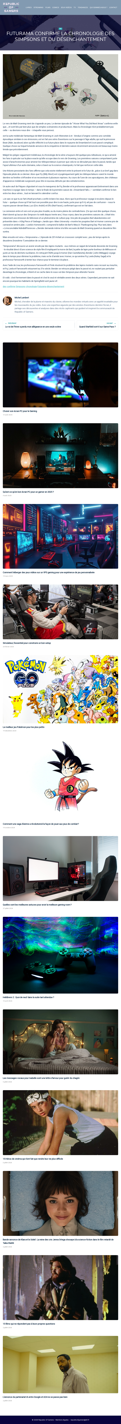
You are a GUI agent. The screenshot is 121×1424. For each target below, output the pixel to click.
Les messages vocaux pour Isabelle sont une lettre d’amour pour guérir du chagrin (41, 1078)
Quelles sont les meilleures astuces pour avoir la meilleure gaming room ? (37, 904)
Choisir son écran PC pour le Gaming (20, 411)
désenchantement (55, 286)
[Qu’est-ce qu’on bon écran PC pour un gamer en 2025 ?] (60, 455)
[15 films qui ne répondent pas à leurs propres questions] (60, 1287)
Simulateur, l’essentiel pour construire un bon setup (27, 643)
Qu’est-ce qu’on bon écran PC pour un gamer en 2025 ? (28, 492)
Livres (29, 7)
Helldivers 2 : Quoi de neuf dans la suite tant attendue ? (28, 997)
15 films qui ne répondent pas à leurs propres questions (29, 1324)
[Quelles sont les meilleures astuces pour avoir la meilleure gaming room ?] (60, 868)
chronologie (31, 286)
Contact (113, 7)
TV (75, 7)
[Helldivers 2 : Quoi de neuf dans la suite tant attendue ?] (60, 955)
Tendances (83, 7)
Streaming (38, 7)
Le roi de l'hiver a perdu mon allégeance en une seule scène (33, 325)
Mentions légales (62, 1420)
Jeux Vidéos (66, 7)
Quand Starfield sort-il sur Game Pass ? (97, 325)
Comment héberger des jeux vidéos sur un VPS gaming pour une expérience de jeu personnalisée (49, 572)
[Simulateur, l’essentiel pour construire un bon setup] (60, 612)
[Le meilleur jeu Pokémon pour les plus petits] (60, 689)
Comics (55, 7)
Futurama (41, 286)
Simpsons (20, 286)
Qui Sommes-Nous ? (98, 7)
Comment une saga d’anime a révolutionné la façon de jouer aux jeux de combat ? (41, 824)
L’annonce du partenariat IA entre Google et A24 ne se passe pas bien (35, 1397)
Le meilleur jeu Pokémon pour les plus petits (23, 727)
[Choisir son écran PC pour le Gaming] (60, 374)
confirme (11, 286)
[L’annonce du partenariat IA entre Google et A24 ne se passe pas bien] (60, 1364)
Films (47, 7)
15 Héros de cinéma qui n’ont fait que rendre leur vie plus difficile (33, 1159)
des (4, 286)
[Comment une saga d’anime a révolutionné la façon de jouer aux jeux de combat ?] (60, 779)
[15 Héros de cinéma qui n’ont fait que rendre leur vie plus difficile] (60, 1122)
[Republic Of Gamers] (11, 7)
